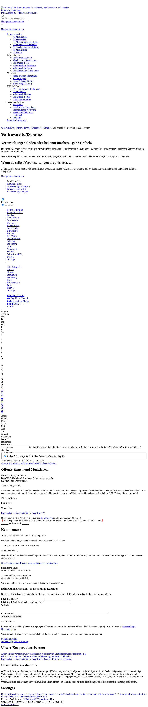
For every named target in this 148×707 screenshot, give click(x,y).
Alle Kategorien (14, 267)
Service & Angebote (16, 102)
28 (2, 405)
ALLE (10, 306)
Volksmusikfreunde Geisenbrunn (56, 659)
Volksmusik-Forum (21, 96)
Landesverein (47, 518)
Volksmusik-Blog (21, 63)
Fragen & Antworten (16, 189)
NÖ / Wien (12, 236)
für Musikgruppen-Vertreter (25, 42)
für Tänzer (17, 52)
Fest (9, 285)
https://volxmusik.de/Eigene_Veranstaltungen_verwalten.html (29, 563)
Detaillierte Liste (14, 181)
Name (9, 599)
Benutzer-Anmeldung (17, 120)
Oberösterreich (13, 238)
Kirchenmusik (13, 282)
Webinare (17, 117)
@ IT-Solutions (37, 699)
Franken (10, 215)
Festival (10, 288)
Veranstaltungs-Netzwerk (24, 110)
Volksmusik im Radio (22, 68)
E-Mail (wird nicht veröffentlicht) (22, 602)
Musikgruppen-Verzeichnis (25, 60)
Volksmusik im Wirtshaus (24, 65)
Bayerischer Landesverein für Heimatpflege (21, 659)
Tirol (9, 246)
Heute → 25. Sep (16, 295)
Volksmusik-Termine (22, 57)
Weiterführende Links (23, 112)
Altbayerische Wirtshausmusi (14, 654)
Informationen (13, 55)
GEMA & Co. (19, 91)
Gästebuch (17, 115)
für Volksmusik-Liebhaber (25, 44)
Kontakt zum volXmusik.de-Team (63, 694)
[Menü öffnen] (2, 24)
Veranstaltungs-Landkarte (18, 186)
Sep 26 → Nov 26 (17, 298)
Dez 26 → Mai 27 (18, 301)
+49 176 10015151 (10, 704)
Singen (10, 272)
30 (2, 410)
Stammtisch (12, 275)
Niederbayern (13, 217)
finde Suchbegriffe (17, 456)
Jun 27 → (15, 304)
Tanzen (10, 269)
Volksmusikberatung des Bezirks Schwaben (52, 656)
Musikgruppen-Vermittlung (25, 76)
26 (2, 400)
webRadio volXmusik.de (24, 107)
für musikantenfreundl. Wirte (26, 47)
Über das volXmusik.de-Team (33, 694)
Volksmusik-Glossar (22, 94)
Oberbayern (12, 220)
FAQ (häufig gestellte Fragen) (26, 89)
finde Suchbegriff (48, 456)
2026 (5, 314)
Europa (10, 257)
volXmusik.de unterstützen (91, 694)
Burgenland (12, 230)
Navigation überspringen (12, 21)
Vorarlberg (12, 249)
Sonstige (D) (12, 228)
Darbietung (12, 277)
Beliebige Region (15, 210)
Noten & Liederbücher (23, 81)
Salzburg (11, 241)
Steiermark (12, 244)
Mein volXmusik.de (22, 696)
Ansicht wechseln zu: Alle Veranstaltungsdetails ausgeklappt (28, 463)
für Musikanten (20, 36)
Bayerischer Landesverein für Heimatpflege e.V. (23, 513)
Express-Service (14, 34)
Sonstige (11, 259)
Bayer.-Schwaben (15, 212)
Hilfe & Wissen (14, 86)
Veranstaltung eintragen (17, 191)
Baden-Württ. (13, 225)
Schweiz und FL (14, 254)
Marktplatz (12, 73)
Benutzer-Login (39, 696)
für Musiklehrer (20, 50)
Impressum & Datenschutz (116, 694)
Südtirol (10, 251)
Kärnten (10, 233)
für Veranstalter (20, 39)
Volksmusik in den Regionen (26, 70)
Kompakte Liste (14, 184)
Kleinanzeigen (19, 78)
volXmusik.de (7, 128)
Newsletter (18, 104)
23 (2, 392)
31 (2, 413)
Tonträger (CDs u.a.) (22, 83)
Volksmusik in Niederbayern (41, 654)
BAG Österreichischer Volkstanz (16, 656)
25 (2, 397)
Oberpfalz (11, 223)
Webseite (5, 605)
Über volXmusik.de (22, 99)
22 (2, 389)
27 (2, 402)
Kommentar (7, 613)
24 (2, 395)
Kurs (9, 280)
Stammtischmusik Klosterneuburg (70, 654)
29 (2, 408)
